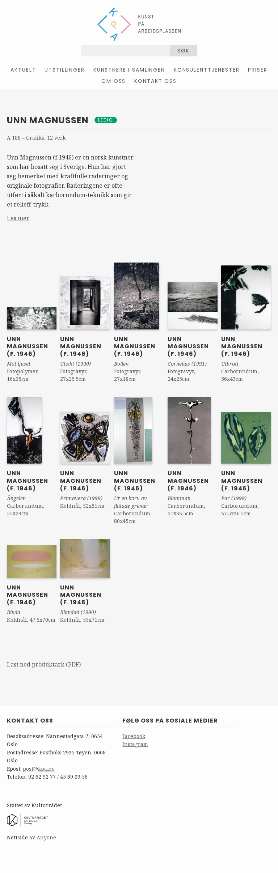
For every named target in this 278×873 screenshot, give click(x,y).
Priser (257, 69)
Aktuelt (23, 69)
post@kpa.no (39, 768)
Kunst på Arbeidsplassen (139, 24)
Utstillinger (64, 69)
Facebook (133, 736)
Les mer (18, 218)
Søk (183, 50)
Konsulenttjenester (207, 69)
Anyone (46, 837)
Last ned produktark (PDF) (44, 664)
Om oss (113, 81)
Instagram (135, 744)
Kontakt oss (155, 81)
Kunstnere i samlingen (129, 69)
